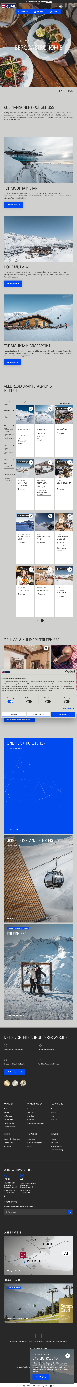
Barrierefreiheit (38, 1341)
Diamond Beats (8, 1143)
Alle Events (7, 1146)
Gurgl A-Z (54, 1120)
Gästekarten (31, 1139)
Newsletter (54, 1143)
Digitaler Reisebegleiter (34, 1143)
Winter (28, 41)
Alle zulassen (63, 714)
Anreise (53, 1109)
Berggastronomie (52, 41)
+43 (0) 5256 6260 (9, 1183)
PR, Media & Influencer (60, 1341)
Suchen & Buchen (34, 1104)
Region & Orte (57, 1104)
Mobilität (54, 1112)
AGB (30, 1341)
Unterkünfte (31, 1109)
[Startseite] (21, 41)
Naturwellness (8, 1120)
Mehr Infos (49, 1)
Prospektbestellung (57, 1150)
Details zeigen (66, 708)
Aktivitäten (8, 1104)
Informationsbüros (56, 1146)
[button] (9, 410)
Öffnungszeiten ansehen (22, 442)
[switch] (29, 701)
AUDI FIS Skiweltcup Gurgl (12, 1139)
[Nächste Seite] (51, 620)
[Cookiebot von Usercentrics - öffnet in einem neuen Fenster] (66, 671)
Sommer (6, 1112)
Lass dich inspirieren (10, 1127)
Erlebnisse (30, 1116)
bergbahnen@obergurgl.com (28, 1183)
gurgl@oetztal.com (25, 1190)
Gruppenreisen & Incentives (35, 1123)
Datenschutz (23, 1341)
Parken (53, 1116)
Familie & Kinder (9, 1123)
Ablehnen (14, 714)
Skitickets (30, 1112)
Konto (29, 1146)
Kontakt (53, 1139)
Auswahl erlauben (38, 714)
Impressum (13, 1341)
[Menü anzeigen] (74, 6)
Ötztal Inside (32, 1134)
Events (7, 1134)
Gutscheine (30, 1120)
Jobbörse (48, 1341)
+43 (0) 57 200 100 (9, 1190)
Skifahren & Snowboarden (39, 41)
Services (54, 1134)
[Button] (70, 1212)
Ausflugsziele (8, 1116)
